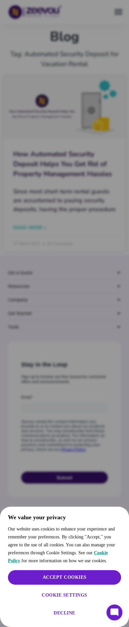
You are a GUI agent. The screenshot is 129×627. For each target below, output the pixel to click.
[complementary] (64, 567)
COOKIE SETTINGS (64, 595)
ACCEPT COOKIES (65, 577)
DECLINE (64, 612)
